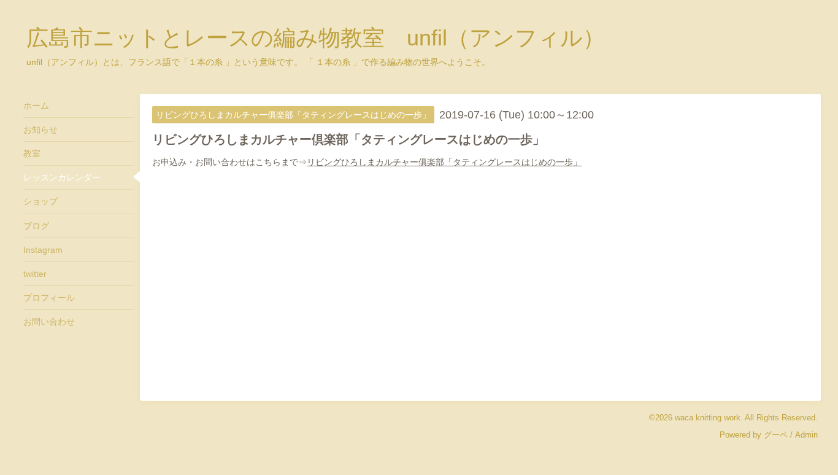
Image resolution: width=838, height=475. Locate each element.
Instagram (43, 250)
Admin (806, 434)
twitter (35, 274)
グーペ (776, 434)
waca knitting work (707, 417)
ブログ (36, 226)
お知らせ (40, 129)
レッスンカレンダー (62, 177)
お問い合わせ (49, 321)
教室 (31, 153)
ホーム (36, 105)
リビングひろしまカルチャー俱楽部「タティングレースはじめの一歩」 (444, 162)
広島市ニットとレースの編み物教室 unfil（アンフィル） (315, 37)
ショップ (40, 201)
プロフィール (49, 298)
